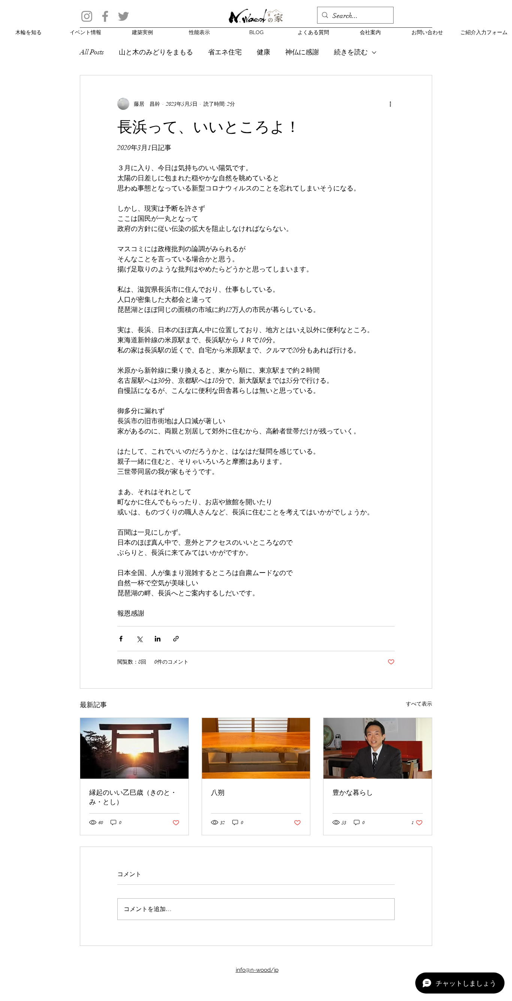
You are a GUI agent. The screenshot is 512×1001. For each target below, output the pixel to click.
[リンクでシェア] (176, 638)
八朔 (218, 792)
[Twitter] (123, 16)
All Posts (92, 52)
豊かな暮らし (352, 792)
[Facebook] (105, 16)
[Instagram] (86, 16)
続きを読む (351, 52)
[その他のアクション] (390, 103)
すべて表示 (419, 704)
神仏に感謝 (302, 52)
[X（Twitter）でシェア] (139, 638)
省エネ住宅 (225, 52)
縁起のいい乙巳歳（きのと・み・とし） (133, 797)
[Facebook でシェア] (120, 638)
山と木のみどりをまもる (156, 52)
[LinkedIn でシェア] (157, 638)
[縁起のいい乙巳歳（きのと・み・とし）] (134, 748)
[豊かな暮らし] (377, 748)
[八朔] (256, 748)
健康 (263, 52)
